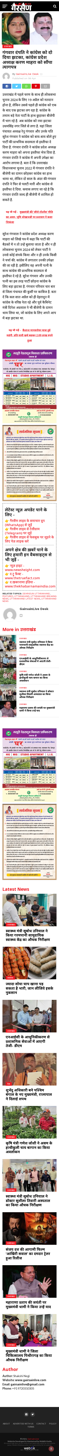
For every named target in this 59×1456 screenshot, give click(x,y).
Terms (30, 1426)
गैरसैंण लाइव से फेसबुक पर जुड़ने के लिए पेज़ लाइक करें (29, 539)
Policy (52, 1423)
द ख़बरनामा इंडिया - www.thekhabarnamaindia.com (30, 584)
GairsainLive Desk (27, 74)
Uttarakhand (22, 596)
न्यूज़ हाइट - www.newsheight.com (22, 567)
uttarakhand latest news (25, 598)
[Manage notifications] (51, 1448)
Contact (41, 1423)
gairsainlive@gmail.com (27, 1384)
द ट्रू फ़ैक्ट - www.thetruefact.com (22, 576)
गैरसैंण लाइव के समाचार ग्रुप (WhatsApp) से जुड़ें (25, 523)
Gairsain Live (33, 1439)
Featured (7, 596)
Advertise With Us (23, 1423)
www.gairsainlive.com (30, 1380)
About (6, 1423)
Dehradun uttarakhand (36, 593)
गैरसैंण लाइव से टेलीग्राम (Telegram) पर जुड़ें (22, 531)
